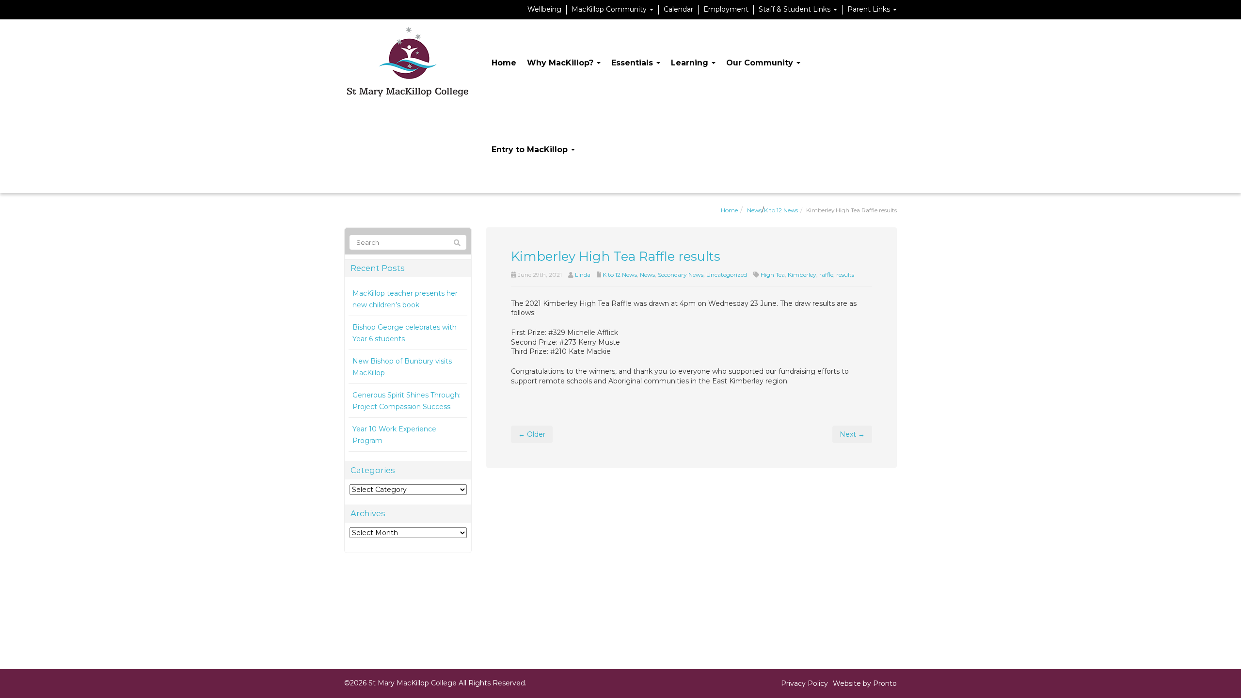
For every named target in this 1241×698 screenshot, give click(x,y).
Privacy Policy (804, 683)
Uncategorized (726, 274)
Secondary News (680, 274)
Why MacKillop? (561, 62)
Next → (852, 434)
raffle (826, 274)
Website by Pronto (865, 683)
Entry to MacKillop (531, 149)
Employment (725, 9)
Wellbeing (544, 9)
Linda (582, 274)
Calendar (678, 9)
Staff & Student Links (795, 9)
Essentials (633, 62)
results (845, 274)
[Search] (457, 243)
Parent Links (869, 9)
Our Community (761, 62)
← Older (531, 434)
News (754, 210)
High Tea (773, 274)
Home (504, 62)
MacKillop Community (610, 9)
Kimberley (802, 274)
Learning (691, 62)
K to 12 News (781, 210)
